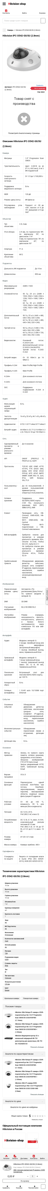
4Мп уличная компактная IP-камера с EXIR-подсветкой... (29, 1171)
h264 (6, 959)
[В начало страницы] (43, 1186)
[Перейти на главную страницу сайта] (19, 3)
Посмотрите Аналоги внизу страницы (24, 133)
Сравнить (6, 1188)
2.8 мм (7, 984)
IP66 (6, 966)
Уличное (8, 978)
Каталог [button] (6, 1158)
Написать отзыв (37, 1119)
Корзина (42, 13)
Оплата (15, 1158)
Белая (7, 990)
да (6, 922)
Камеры (10, 30)
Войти (24, 13)
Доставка (24, 1158)
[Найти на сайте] (43, 20)
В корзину (24, 1181)
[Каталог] (4, 4)
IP (5, 972)
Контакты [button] (6, 13)
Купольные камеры (12, 998)
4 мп (6, 941)
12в (6, 953)
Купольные (9, 935)
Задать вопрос (47, 595)
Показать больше (37, 1047)
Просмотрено (33, 1188)
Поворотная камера (30, 998)
